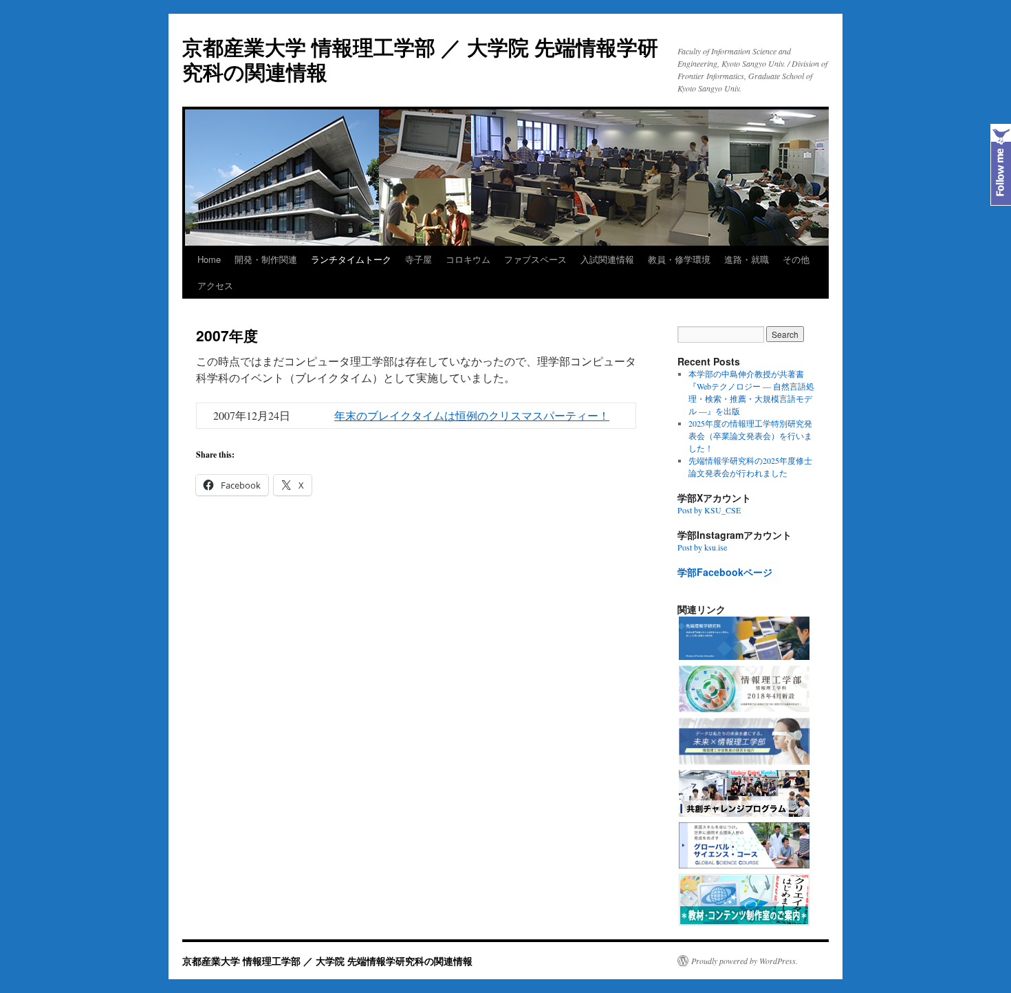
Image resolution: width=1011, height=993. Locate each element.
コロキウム (468, 259)
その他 (796, 259)
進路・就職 (746, 259)
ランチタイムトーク (351, 259)
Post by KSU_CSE (709, 509)
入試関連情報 (607, 259)
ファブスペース (535, 259)
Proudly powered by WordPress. (744, 960)
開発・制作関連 (266, 259)
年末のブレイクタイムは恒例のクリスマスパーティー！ (471, 415)
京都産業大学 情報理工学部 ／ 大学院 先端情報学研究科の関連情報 (420, 59)
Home (209, 259)
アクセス (215, 285)
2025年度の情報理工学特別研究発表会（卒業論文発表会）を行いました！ (750, 435)
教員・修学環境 (679, 259)
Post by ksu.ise (702, 547)
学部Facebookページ (724, 572)
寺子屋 (418, 259)
